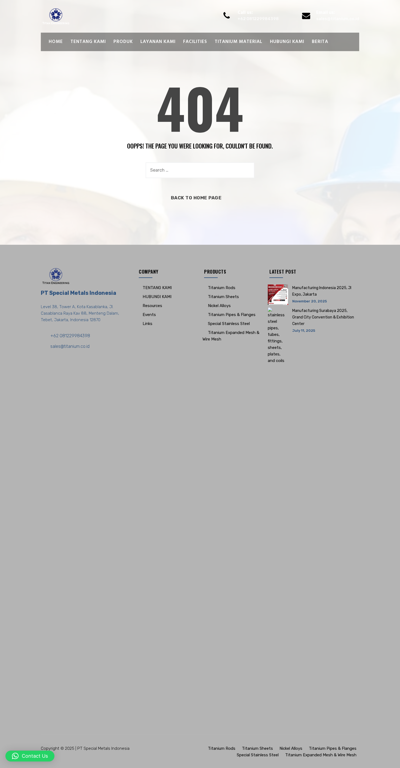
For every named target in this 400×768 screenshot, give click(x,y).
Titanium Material (238, 41)
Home (56, 41)
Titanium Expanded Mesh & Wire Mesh (320, 754)
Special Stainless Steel (229, 323)
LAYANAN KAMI (158, 41)
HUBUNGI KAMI (287, 41)
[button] (29, 756)
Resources (152, 305)
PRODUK (123, 41)
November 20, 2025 (309, 301)
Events (149, 314)
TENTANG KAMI (88, 41)
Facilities (195, 41)
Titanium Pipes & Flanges (232, 314)
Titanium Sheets (223, 296)
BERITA (320, 41)
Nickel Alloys (219, 305)
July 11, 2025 (303, 331)
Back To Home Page (196, 197)
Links (147, 323)
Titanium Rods (221, 287)
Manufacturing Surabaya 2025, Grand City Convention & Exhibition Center (323, 317)
